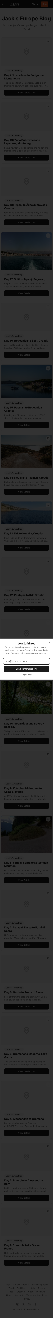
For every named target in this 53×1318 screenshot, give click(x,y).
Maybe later (27, 675)
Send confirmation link (26, 668)
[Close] (49, 642)
